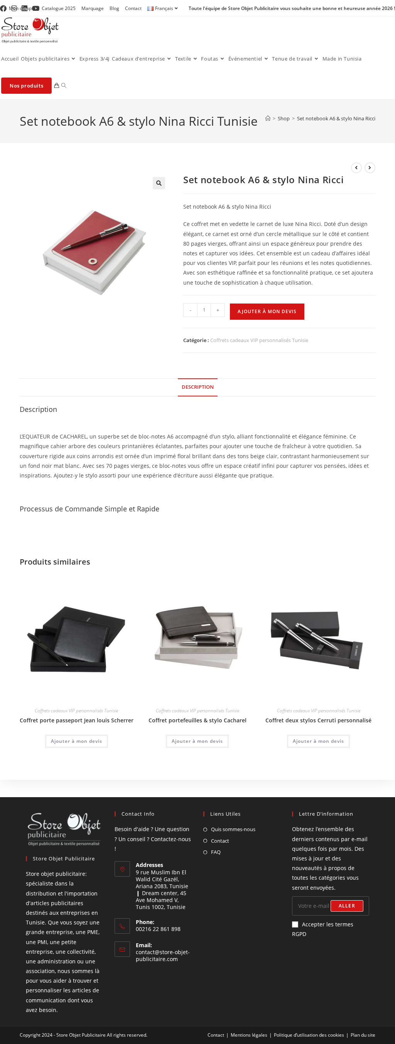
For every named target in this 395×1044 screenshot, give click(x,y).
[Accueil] (267, 118)
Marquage (92, 8)
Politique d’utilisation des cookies (309, 1035)
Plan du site (363, 1035)
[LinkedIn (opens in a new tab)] (24, 8)
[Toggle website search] (64, 85)
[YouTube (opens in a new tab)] (36, 8)
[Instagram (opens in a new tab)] (14, 8)
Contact (133, 8)
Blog (114, 8)
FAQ (216, 851)
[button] (159, 183)
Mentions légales (249, 1035)
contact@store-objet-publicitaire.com (163, 955)
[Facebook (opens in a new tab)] (4, 8)
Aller (347, 905)
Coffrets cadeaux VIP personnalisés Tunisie (259, 340)
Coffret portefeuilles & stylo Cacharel (197, 720)
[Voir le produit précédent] (356, 167)
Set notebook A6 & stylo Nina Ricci (336, 118)
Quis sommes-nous (233, 829)
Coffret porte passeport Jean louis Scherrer (76, 720)
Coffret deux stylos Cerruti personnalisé (318, 720)
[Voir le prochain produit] (370, 167)
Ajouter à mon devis (267, 311)
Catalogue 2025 (59, 8)
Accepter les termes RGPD (322, 929)
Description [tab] (198, 387)
